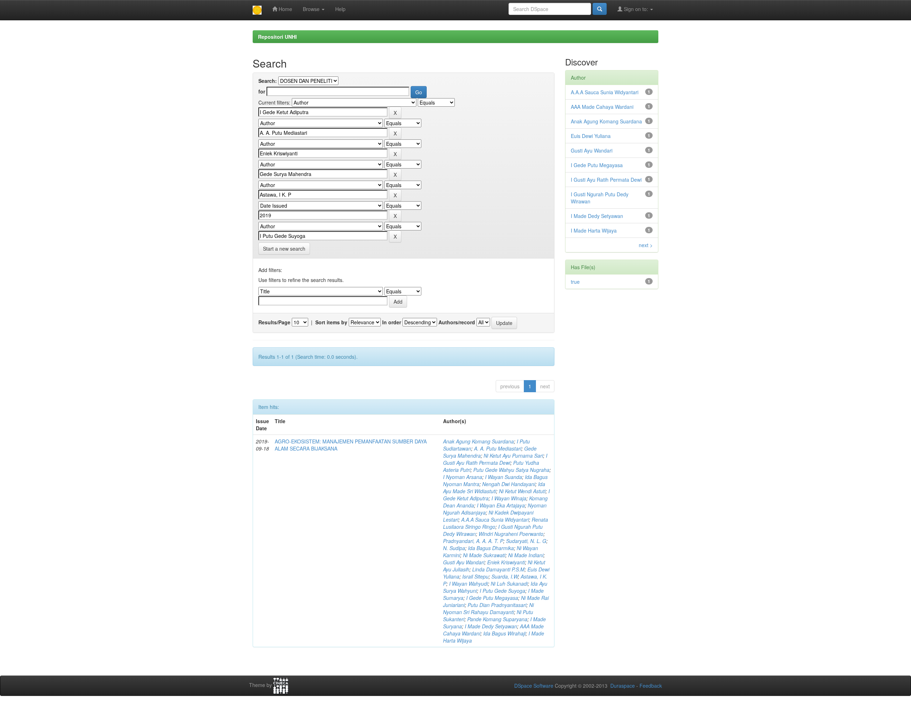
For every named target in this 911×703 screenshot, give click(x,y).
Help (340, 8)
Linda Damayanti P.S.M (498, 569)
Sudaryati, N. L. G (526, 540)
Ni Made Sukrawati (484, 555)
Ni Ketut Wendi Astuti (522, 491)
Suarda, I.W (504, 576)
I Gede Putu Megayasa (492, 597)
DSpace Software (533, 685)
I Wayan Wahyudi (468, 583)
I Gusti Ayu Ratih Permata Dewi (495, 459)
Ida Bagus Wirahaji (504, 633)
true (575, 281)
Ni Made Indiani (525, 555)
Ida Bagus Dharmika (491, 548)
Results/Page (274, 322)
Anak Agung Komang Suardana (478, 441)
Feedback (650, 685)
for (261, 91)
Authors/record (456, 322)
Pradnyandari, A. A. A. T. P (473, 540)
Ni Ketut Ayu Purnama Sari (513, 455)
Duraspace (622, 685)
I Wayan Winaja (508, 498)
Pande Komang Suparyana (497, 619)
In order (391, 322)
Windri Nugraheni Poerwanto (511, 533)
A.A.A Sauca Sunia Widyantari (495, 519)
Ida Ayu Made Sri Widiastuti (494, 487)
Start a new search (284, 248)
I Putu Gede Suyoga (502, 590)
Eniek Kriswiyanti (506, 562)
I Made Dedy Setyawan (491, 626)
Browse (312, 8)
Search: (267, 80)
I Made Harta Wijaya (594, 230)
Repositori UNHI (277, 36)
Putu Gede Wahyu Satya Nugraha (511, 469)
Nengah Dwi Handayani (508, 484)
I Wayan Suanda (503, 476)
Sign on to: (635, 8)
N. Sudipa (454, 548)
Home (284, 8)
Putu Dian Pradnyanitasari (497, 604)
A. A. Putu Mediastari (497, 448)
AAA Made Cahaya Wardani (602, 106)
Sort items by (331, 322)
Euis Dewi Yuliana (591, 135)
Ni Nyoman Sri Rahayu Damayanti (488, 608)
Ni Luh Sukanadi (509, 583)
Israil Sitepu (475, 576)
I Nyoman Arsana (462, 476)
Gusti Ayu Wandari (463, 562)
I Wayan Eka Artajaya (501, 505)
